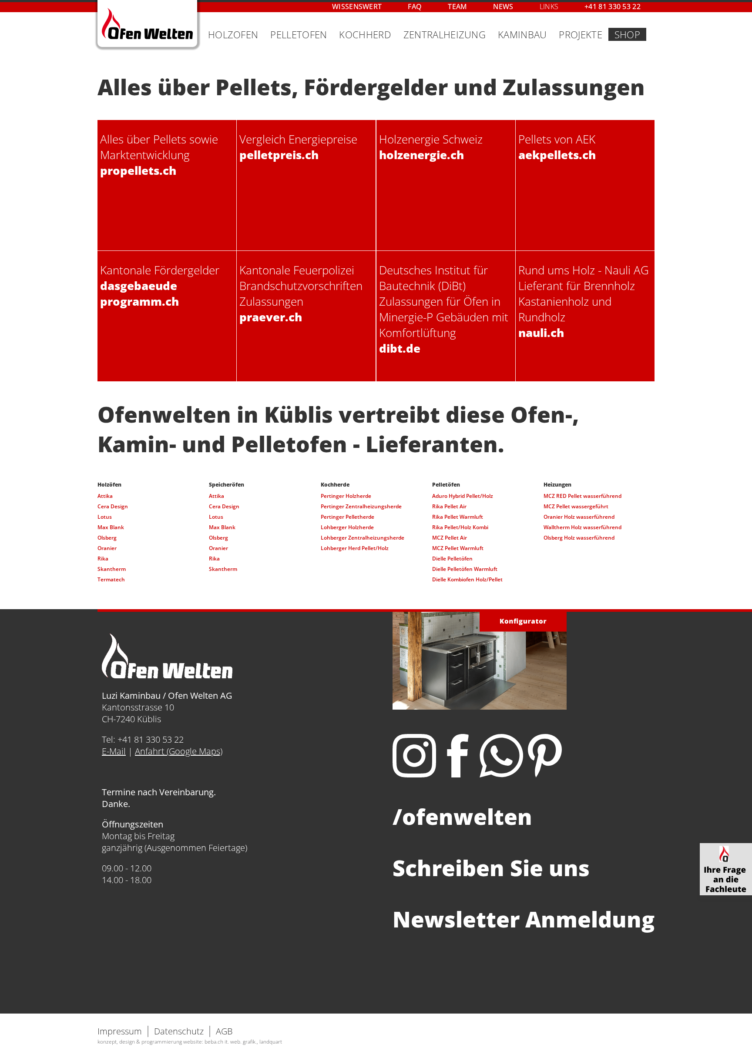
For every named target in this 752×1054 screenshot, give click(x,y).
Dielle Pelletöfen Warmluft (464, 569)
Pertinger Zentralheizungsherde (361, 506)
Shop (627, 34)
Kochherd (365, 34)
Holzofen (233, 34)
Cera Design (112, 506)
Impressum (119, 1031)
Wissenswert (357, 6)
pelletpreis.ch (279, 155)
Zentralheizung (444, 34)
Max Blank (110, 527)
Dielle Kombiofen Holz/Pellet (467, 579)
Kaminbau (522, 34)
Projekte (580, 34)
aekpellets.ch (557, 155)
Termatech (111, 579)
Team (457, 6)
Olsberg (107, 537)
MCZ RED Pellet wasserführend (582, 496)
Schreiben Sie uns (491, 868)
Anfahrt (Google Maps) (178, 751)
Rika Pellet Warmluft (457, 516)
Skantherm (111, 569)
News (503, 6)
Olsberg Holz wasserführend (579, 537)
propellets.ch (138, 170)
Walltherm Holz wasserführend (582, 527)
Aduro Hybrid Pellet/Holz (462, 496)
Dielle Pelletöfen (452, 558)
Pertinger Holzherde (346, 496)
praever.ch (270, 317)
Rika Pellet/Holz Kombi (460, 527)
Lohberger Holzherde (347, 527)
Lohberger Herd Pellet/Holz (355, 548)
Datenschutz (179, 1031)
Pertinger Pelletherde (347, 516)
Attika (105, 496)
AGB (224, 1031)
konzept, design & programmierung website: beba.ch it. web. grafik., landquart (189, 1041)
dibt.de (399, 348)
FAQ (415, 6)
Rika (102, 558)
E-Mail (114, 751)
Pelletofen (298, 34)
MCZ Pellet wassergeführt (576, 506)
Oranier (107, 548)
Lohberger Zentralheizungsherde (362, 537)
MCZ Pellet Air (449, 537)
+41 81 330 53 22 (612, 6)
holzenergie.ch (421, 155)
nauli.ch (541, 332)
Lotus (104, 516)
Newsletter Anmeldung (524, 919)
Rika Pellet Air (449, 506)
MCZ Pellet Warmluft (457, 548)
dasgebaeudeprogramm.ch (139, 293)
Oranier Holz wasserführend (579, 516)
